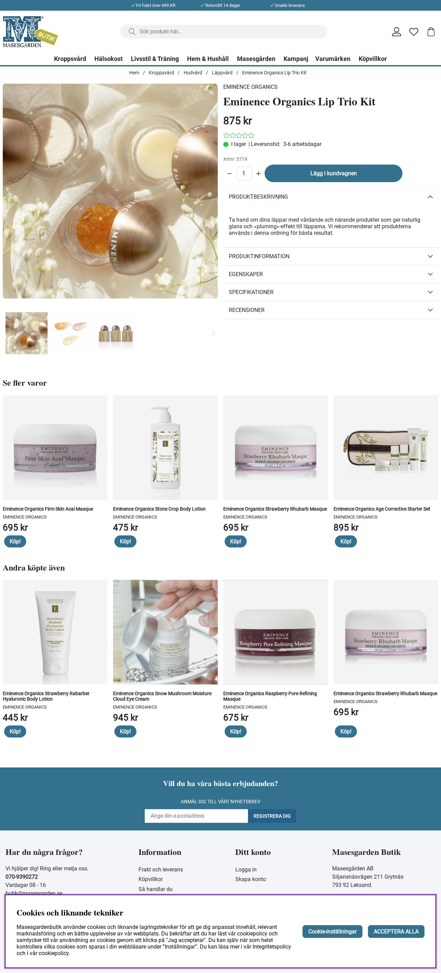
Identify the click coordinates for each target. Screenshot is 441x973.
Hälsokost (108, 58)
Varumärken (332, 58)
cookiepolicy (54, 953)
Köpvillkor (373, 58)
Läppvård (222, 72)
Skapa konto (250, 879)
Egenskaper (246, 274)
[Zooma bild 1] (110, 191)
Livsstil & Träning (155, 58)
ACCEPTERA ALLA (396, 931)
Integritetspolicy (272, 946)
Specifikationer (251, 292)
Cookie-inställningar (332, 931)
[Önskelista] (414, 31)
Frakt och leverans (161, 869)
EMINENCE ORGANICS (250, 87)
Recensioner (247, 310)
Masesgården (256, 58)
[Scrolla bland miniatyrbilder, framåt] (213, 333)
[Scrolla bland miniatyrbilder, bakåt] (7, 333)
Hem (134, 72)
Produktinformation (259, 256)
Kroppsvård (70, 58)
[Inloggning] (396, 31)
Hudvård (193, 72)
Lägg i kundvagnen (333, 173)
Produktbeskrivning (258, 196)
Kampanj (296, 58)
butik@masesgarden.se (34, 893)
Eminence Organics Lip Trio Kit (274, 72)
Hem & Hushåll (208, 58)
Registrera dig (272, 816)
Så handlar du (156, 889)
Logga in (246, 869)
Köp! (15, 541)
